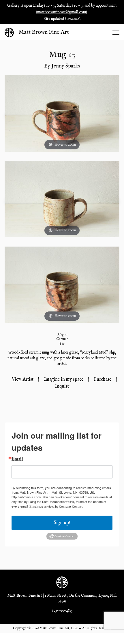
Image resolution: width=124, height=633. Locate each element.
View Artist (22, 379)
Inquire (62, 386)
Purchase (102, 379)
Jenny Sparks (65, 66)
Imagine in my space (63, 379)
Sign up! (62, 523)
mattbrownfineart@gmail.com (61, 12)
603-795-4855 (62, 610)
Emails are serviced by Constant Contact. (56, 507)
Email (17, 459)
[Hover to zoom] (62, 113)
